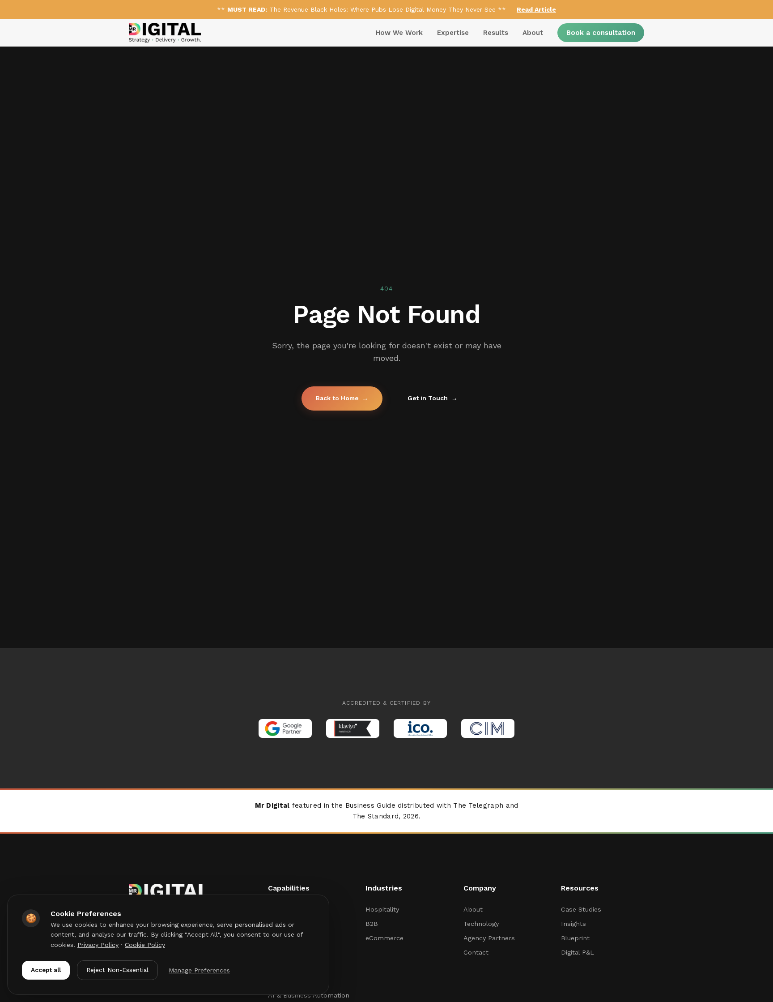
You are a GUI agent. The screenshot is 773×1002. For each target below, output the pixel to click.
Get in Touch (433, 398)
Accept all (46, 969)
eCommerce (384, 938)
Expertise (453, 33)
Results (495, 33)
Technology (481, 923)
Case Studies (581, 909)
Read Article (536, 9)
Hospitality (382, 909)
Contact (475, 952)
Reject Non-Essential (117, 969)
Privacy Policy (98, 944)
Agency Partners (489, 938)
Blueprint (575, 938)
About (532, 33)
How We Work (399, 33)
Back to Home (342, 398)
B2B (371, 923)
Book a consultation (600, 33)
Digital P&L (577, 952)
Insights (573, 923)
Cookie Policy (145, 944)
